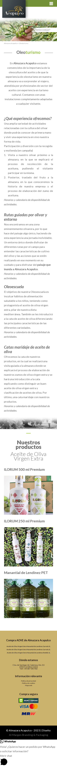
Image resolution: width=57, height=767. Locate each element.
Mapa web (28, 685)
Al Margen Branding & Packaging (28, 734)
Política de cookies (28, 683)
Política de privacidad (28, 681)
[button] (28, 760)
